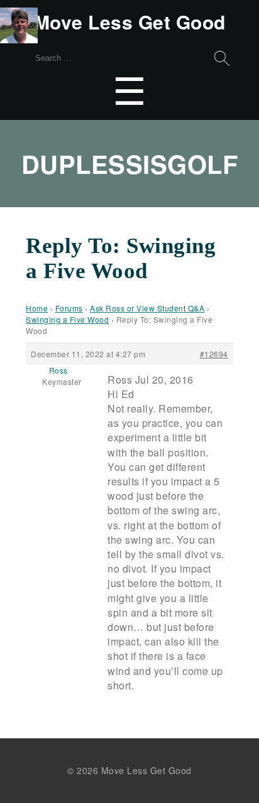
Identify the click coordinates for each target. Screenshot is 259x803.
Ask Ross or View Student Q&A (147, 308)
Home (37, 308)
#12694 (214, 353)
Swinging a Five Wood (67, 319)
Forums (69, 308)
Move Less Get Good (130, 22)
